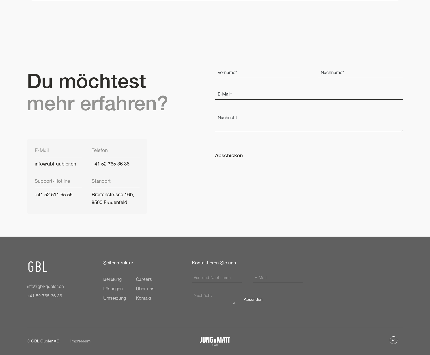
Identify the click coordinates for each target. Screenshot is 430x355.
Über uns (145, 288)
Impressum (80, 341)
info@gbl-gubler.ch (55, 164)
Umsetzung (114, 298)
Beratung (112, 279)
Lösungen (113, 288)
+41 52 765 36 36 (110, 164)
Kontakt (143, 298)
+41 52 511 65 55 (54, 194)
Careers (144, 279)
